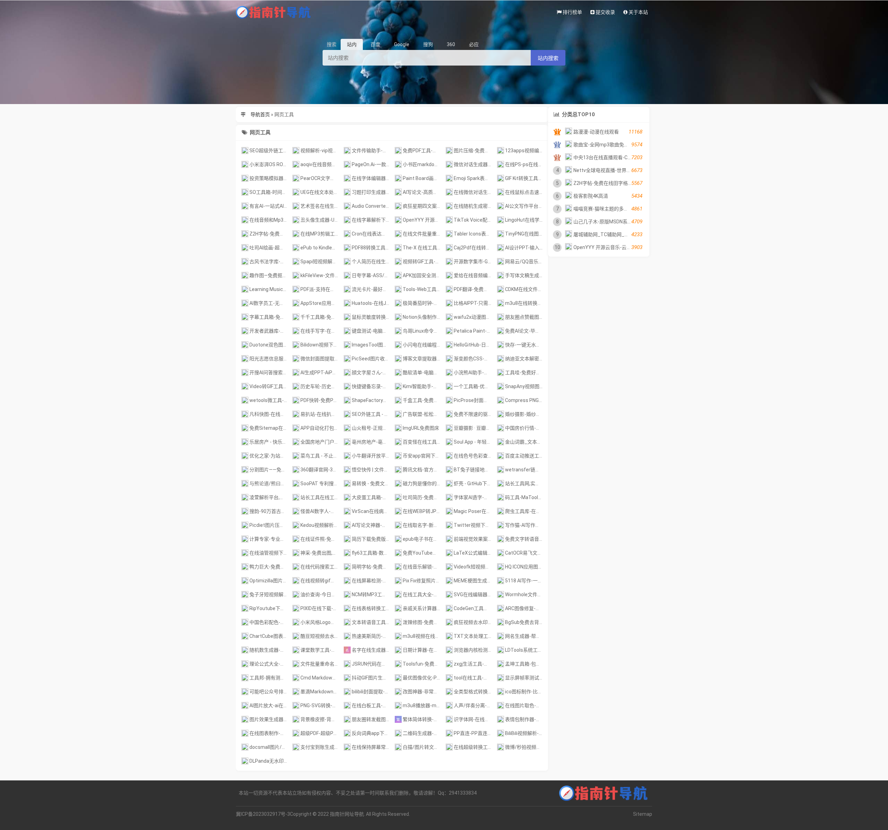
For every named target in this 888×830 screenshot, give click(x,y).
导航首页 (260, 114)
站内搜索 (548, 58)
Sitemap (642, 814)
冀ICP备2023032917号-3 (263, 814)
